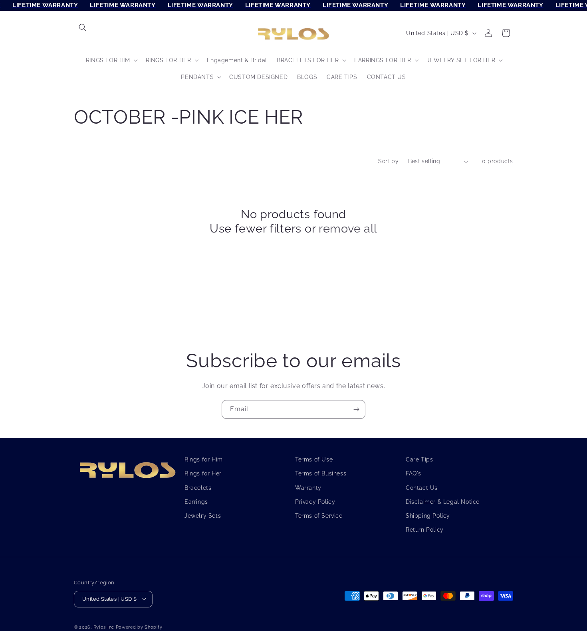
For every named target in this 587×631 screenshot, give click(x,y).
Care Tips (419, 459)
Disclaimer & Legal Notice (443, 501)
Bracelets (197, 487)
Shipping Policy (428, 515)
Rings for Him (203, 459)
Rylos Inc (103, 626)
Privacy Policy (315, 501)
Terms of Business (320, 473)
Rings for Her (203, 473)
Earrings (196, 501)
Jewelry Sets (202, 515)
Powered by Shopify (139, 626)
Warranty (308, 487)
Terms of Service (319, 515)
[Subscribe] (356, 409)
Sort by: (389, 161)
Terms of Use (314, 459)
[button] (82, 27)
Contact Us (422, 487)
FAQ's (413, 473)
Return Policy (425, 529)
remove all (348, 228)
